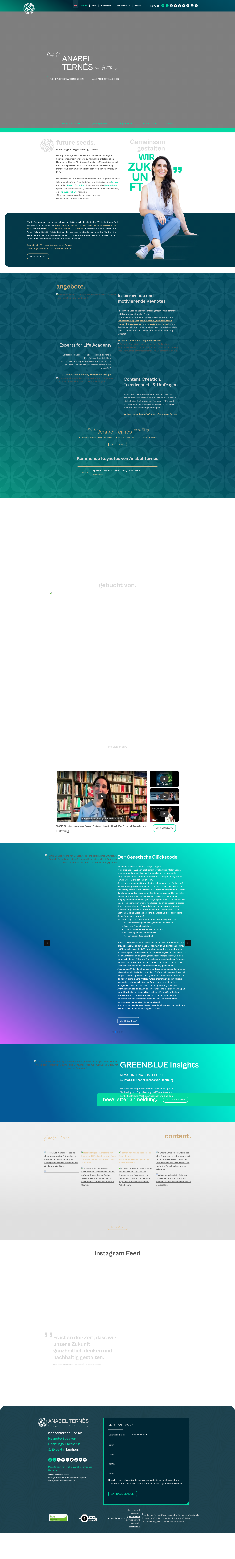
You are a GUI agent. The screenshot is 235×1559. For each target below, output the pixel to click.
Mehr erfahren (38, 256)
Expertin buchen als (116, 1435)
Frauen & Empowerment (130, 324)
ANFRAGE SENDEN (122, 1493)
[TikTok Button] (72, 1460)
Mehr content (117, 1227)
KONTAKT (154, 6)
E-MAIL (111, 1464)
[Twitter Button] (80, 1460)
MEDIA (138, 6)
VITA (94, 6)
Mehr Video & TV (164, 828)
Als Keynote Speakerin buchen (67, 79)
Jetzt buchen (117, 444)
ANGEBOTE (122, 6)
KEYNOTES (106, 6)
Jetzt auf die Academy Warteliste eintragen (88, 374)
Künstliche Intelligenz (157, 324)
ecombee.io (134, 1526)
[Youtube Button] (76, 1460)
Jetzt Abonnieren (175, 1099)
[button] (188, 943)
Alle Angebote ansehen (105, 79)
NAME (111, 1445)
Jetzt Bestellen (96, 957)
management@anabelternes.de (61, 1480)
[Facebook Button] (63, 1460)
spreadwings (133, 1516)
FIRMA (111, 1455)
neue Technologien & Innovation (156, 320)
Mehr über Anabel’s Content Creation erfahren (152, 414)
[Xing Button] (67, 1460)
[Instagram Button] (59, 1460)
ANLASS (112, 1473)
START (84, 6)
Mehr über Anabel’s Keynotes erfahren (142, 340)
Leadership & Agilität (128, 320)
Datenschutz (121, 1518)
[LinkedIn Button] (85, 1460)
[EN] (75, 6)
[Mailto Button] (50, 1460)
